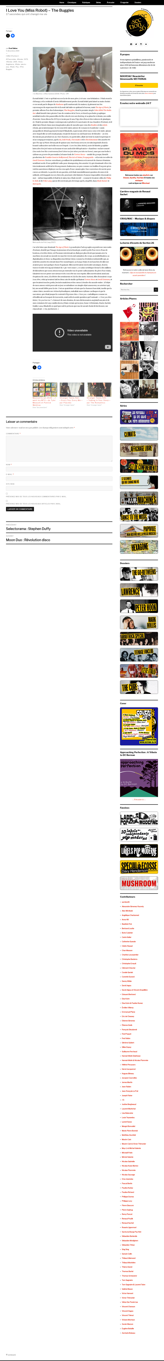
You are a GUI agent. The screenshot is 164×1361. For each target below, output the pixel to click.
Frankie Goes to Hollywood (56, 157)
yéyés (105, 125)
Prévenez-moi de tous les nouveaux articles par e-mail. (33, 504)
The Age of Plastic (102, 107)
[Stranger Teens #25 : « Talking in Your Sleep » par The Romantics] (99, 389)
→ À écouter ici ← (139, 800)
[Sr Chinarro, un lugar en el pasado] (148, 369)
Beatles (94, 125)
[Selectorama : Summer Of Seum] (148, 312)
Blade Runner (102, 181)
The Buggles (69, 110)
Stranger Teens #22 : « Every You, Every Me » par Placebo (71, 400)
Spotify (133, 178)
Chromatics (76, 140)
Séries (98, 2)
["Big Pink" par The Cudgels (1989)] (148, 331)
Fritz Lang (47, 181)
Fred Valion (13, 48)
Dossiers (138, 2)
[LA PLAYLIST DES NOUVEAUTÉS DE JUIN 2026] (129, 331)
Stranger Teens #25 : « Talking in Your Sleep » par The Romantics (98, 400)
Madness (59, 104)
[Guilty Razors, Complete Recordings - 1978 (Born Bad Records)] (129, 389)
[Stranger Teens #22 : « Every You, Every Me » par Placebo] (72, 389)
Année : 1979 (23, 59)
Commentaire (13, 434)
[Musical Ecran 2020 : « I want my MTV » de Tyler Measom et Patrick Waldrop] (45, 389)
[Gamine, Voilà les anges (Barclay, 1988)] (129, 350)
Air (60, 140)
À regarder (124, 2)
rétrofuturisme (91, 140)
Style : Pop (15, 67)
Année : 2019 (12, 62)
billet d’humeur (12, 56)
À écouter (110, 2)
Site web (10, 484)
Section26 (12, 1355)
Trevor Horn (79, 154)
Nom (9, 465)
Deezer (126, 178)
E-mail (10, 474)
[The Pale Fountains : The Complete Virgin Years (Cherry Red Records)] (148, 389)
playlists (146, 175)
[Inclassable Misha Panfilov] (148, 350)
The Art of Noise (75, 157)
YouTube (140, 178)
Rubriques (86, 2)
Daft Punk (66, 140)
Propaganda (88, 157)
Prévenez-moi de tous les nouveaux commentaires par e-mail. (36, 497)
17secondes (11, 59)
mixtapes (139, 180)
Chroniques (71, 2)
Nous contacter (149, 93)
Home (61, 2)
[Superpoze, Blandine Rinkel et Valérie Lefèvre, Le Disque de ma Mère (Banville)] (129, 369)
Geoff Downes (39, 160)
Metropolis (37, 184)
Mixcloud (146, 183)
